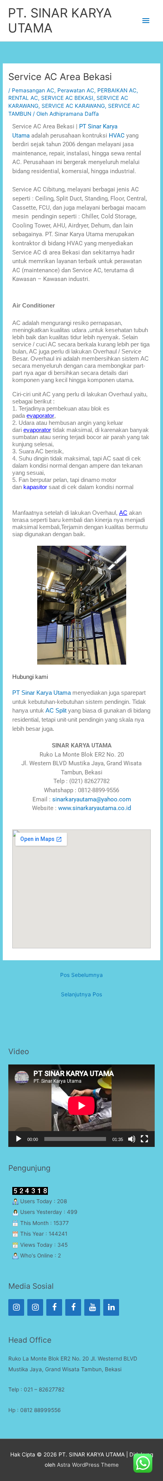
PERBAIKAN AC (116, 90)
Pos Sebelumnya (81, 975)
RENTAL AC (23, 98)
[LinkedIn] (111, 1307)
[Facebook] (54, 1307)
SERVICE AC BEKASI (67, 98)
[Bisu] (132, 1139)
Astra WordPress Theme (88, 1465)
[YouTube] (92, 1307)
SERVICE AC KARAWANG (73, 106)
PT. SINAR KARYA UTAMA (60, 20)
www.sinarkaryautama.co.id (94, 808)
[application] (81, 1105)
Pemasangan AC (33, 90)
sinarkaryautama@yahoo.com (91, 799)
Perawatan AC (75, 90)
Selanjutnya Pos (81, 994)
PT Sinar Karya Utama (41, 692)
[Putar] (19, 1139)
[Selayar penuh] (144, 1139)
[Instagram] (16, 1307)
